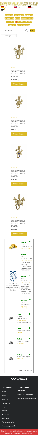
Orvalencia (19, 378)
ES (6, 7)
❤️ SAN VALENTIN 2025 (24, 22)
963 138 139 (28, 395)
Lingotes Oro (9, 15)
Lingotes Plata (19, 15)
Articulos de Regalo (27, 18)
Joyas (3, 407)
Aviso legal (5, 418)
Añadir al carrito (19, 84)
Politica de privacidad (9, 426)
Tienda (4, 392)
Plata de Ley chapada (23, 25)
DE (32, 7)
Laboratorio (6, 403)
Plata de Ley (12, 25)
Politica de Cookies (8, 422)
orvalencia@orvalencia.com (27, 398)
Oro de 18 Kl (10, 22)
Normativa (5, 414)
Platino (17, 18)
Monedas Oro (29, 15)
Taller (4, 395)
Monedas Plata (9, 18)
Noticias (4, 410)
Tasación (5, 399)
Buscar (32, 30)
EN (19, 7)
